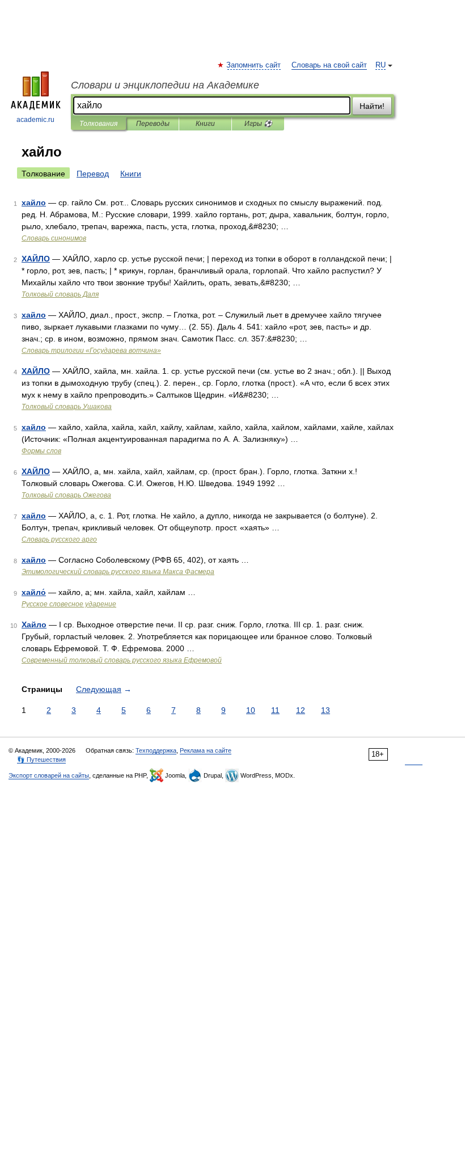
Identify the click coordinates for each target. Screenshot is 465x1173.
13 (325, 710)
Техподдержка (156, 750)
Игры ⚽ (258, 124)
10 (250, 710)
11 (275, 710)
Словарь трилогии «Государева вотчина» (91, 351)
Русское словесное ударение (69, 604)
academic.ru (35, 120)
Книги (205, 124)
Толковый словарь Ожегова (66, 495)
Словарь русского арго (59, 539)
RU (380, 65)
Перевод (93, 173)
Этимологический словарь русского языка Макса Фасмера (118, 572)
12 (300, 710)
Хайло (34, 624)
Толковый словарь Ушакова (67, 407)
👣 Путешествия (41, 759)
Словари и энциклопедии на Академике (165, 85)
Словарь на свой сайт (329, 65)
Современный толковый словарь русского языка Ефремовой (122, 660)
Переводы (153, 124)
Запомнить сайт (254, 65)
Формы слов (41, 451)
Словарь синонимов (54, 238)
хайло (34, 202)
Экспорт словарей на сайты (49, 775)
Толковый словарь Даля (60, 294)
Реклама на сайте (205, 750)
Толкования (98, 124)
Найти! (372, 106)
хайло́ (34, 592)
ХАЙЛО (36, 258)
